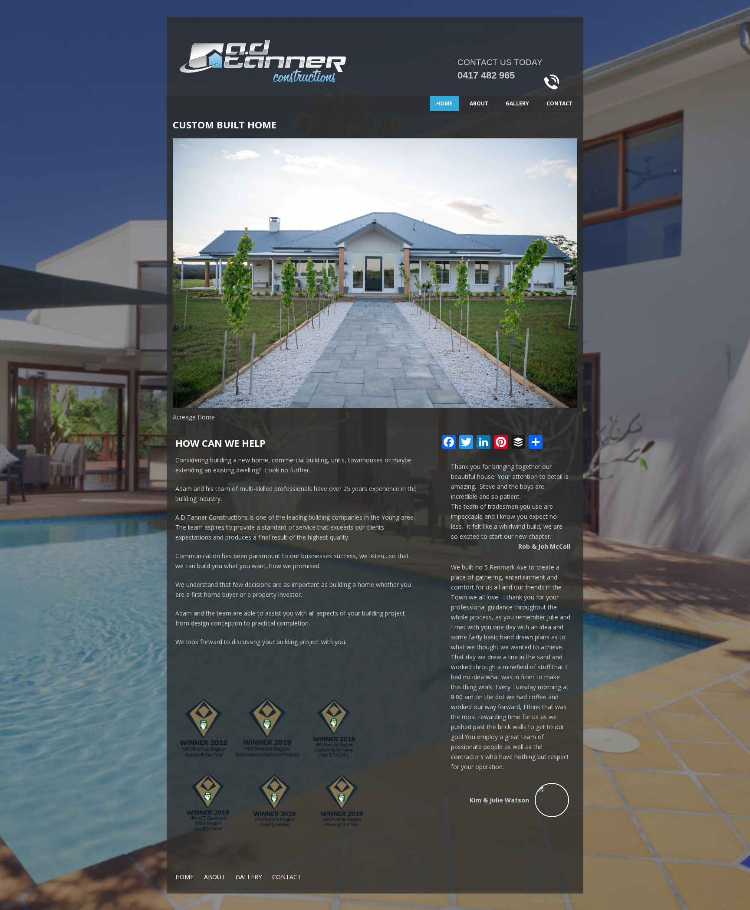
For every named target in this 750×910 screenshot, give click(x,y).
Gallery (517, 103)
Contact (559, 103)
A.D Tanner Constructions (292, 68)
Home (444, 103)
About (479, 103)
